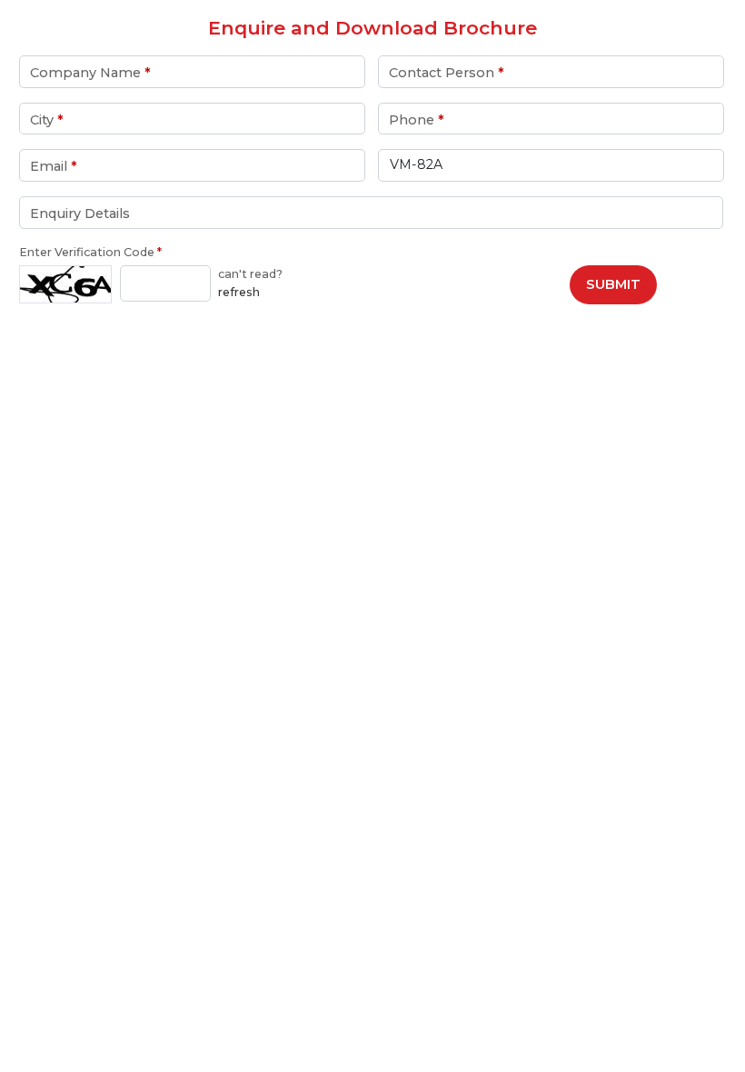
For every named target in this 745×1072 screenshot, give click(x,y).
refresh (239, 292)
